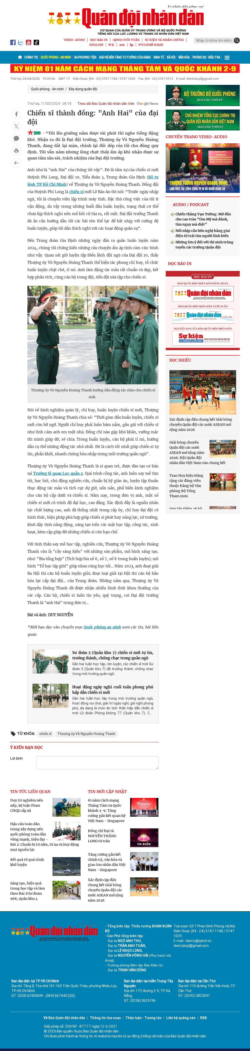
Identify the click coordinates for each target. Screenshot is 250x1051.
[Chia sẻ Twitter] (16, 126)
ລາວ (122, 45)
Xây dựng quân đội (83, 89)
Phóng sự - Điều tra (206, 57)
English (96, 45)
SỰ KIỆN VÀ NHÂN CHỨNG (164, 40)
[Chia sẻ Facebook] (16, 114)
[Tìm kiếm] (237, 40)
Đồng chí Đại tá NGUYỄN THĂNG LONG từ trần (102, 836)
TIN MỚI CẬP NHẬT (107, 791)
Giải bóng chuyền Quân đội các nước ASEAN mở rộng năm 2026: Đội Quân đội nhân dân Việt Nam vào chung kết (197, 452)
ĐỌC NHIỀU (180, 360)
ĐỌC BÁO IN (99, 40)
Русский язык (150, 45)
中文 (111, 45)
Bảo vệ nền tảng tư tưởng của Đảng (125, 57)
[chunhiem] (203, 120)
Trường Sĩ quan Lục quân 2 (58, 473)
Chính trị (31, 57)
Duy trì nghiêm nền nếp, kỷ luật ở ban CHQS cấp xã (26, 805)
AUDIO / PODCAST (191, 204)
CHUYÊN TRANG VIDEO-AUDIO (196, 136)
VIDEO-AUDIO (74, 40)
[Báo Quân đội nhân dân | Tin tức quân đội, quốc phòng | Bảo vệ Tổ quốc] (125, 20)
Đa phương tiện (85, 57)
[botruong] (203, 95)
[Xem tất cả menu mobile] (227, 57)
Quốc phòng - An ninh (56, 57)
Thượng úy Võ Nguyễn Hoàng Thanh (86, 734)
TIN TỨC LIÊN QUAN (30, 791)
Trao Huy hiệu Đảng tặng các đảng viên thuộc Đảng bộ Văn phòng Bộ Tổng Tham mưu (186, 485)
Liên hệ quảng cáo (181, 1018)
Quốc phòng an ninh (102, 627)
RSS (203, 1018)
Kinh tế (159, 57)
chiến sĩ (76, 191)
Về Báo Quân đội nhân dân (64, 1018)
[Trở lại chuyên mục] (16, 163)
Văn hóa (183, 57)
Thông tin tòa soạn (105, 1018)
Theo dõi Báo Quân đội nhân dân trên (106, 103)
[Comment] (16, 138)
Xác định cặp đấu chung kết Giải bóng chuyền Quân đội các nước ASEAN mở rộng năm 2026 (105, 890)
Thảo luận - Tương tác (143, 1018)
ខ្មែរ (131, 45)
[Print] (16, 151)
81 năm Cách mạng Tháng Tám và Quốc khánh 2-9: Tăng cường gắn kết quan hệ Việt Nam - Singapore (106, 810)
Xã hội (171, 57)
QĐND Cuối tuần (126, 40)
